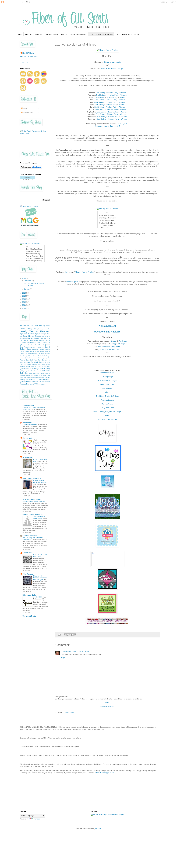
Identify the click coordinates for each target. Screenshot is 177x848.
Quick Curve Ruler (26, 369)
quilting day (23, 371)
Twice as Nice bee (26, 384)
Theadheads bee (32, 382)
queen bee (46, 366)
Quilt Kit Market (107, 404)
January (27, 289)
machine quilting (39, 351)
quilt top (39, 369)
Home (20, 34)
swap (32, 380)
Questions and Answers (107, 331)
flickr (67, 272)
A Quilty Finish (38, 597)
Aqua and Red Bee (27, 334)
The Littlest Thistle (29, 616)
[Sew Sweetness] (107, 589)
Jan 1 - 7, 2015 (122, 124)
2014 (24, 296)
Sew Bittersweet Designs (32, 499)
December (28, 281)
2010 (24, 308)
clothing (47, 340)
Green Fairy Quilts (107, 384)
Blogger (113, 341)
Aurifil (107, 416)
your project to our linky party (109, 347)
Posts (25, 108)
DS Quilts (27, 345)
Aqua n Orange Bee (42, 334)
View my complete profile (28, 56)
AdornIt (107, 392)
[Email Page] (59, 634)
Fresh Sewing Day (38, 347)
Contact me (24, 62)
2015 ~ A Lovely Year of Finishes (127, 34)
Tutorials (64, 34)
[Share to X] (70, 634)
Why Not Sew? (28, 457)
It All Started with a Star (30, 424)
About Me (28, 34)
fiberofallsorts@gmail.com (105, 773)
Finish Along (28, 347)
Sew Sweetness (107, 388)
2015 (24, 293)
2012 (24, 302)
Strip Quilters (45, 377)
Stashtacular (37, 377)
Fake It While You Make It (32, 478)
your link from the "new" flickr (109, 350)
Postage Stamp (25, 366)
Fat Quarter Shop (107, 408)
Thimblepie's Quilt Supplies (107, 419)
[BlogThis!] (67, 634)
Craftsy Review (25, 343)
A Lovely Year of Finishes (84, 272)
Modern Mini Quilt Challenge (41, 355)
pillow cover (46, 364)
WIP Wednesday (39, 384)
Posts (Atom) (69, 712)
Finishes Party (112, 93)
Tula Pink (42, 382)
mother (35, 358)
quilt (34, 369)
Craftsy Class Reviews (78, 34)
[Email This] (65, 634)
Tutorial (47, 382)
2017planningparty (40, 328)
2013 (24, 299)
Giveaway (35, 349)
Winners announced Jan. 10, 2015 (107, 126)
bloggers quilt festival (30, 340)
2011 (24, 305)
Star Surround (28, 377)
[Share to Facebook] (72, 634)
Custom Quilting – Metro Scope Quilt (34, 501)
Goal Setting (100, 93)
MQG (39, 358)
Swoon (36, 379)
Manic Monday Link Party (36, 353)
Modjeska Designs (107, 373)
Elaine (65, 651)
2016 (24, 278)
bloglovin (41, 340)
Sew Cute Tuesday (34, 371)
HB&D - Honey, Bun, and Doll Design (107, 412)
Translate (37, 819)
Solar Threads (28, 574)
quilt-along (46, 369)
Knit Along (28, 351)
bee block (31, 338)
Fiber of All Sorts (112, 61)
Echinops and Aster (30, 536)
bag (21, 336)
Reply (63, 658)
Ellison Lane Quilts (29, 595)
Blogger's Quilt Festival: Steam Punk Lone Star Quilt (40, 578)
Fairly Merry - (27, 553)
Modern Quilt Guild (26, 358)
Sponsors (38, 34)
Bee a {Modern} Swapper (32, 336)
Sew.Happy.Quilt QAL (36, 373)
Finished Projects (51, 34)
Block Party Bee (40, 338)
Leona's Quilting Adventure (33, 515)
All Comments (28, 113)
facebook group (72, 282)
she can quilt (27, 438)
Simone (36, 375)
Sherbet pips (29, 375)
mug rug (44, 358)
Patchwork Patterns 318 (32, 364)
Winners (123, 93)
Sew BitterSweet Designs (112, 68)
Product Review (36, 366)
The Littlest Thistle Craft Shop (107, 396)
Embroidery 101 (36, 345)
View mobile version (107, 707)
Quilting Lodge (107, 377)
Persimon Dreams (107, 400)
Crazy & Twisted (36, 342)
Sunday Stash (25, 380)
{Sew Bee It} (39, 326)
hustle (42, 349)
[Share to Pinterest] (74, 634)
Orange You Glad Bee (33, 362)
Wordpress (123, 341)
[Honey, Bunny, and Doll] (107, 519)
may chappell (27, 423)
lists (32, 351)
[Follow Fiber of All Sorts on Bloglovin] (31, 168)
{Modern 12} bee (26, 326)
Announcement (107, 326)
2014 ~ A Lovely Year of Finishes (101, 34)
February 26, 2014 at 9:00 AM (78, 651)
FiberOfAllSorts (28, 53)
